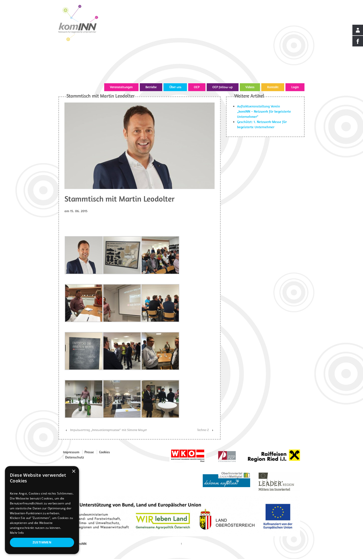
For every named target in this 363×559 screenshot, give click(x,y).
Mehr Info (17, 533)
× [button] (73, 471)
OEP (197, 87)
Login (295, 87)
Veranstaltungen (121, 87)
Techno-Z (203, 430)
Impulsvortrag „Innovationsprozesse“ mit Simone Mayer (108, 430)
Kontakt (273, 87)
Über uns (175, 87)
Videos (249, 87)
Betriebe (151, 87)
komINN (80, 543)
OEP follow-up (222, 87)
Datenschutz (74, 457)
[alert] (42, 510)
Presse (89, 452)
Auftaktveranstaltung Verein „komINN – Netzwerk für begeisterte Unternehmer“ (264, 111)
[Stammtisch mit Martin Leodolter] (139, 145)
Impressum (71, 452)
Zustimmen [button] (42, 542)
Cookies (104, 452)
